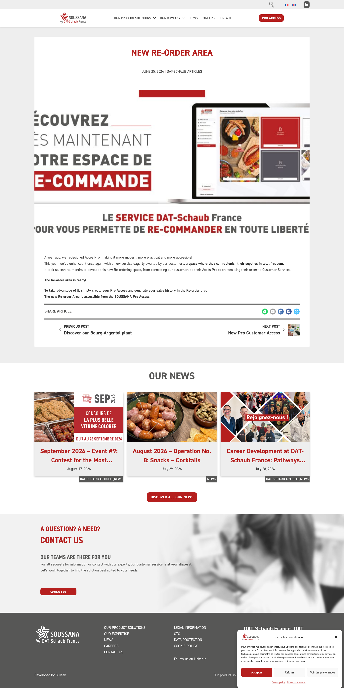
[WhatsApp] (265, 312)
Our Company (170, 18)
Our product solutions (124, 627)
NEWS (194, 18)
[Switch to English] (294, 5)
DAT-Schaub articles (184, 71)
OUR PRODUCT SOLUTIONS (132, 18)
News (118, 479)
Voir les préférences (322, 672)
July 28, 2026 (265, 469)
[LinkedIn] (281, 312)
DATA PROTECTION (188, 640)
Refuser (289, 672)
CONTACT (225, 18)
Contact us (58, 592)
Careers (111, 646)
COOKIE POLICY (186, 646)
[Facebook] (289, 312)
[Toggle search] (271, 5)
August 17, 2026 (79, 469)
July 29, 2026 (172, 469)
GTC (177, 634)
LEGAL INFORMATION (190, 627)
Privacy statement (296, 682)
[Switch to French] (286, 5)
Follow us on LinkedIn (190, 659)
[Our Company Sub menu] (184, 18)
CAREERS (208, 18)
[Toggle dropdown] (154, 18)
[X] (297, 312)
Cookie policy (278, 682)
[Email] (273, 312)
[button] (336, 637)
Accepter (256, 672)
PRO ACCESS (271, 18)
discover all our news (172, 497)
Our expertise (116, 634)
